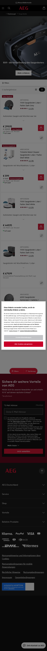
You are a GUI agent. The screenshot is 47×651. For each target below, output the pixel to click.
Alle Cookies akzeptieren (24, 344)
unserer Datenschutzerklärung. (28, 331)
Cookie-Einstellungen (23, 337)
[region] (23, 325)
